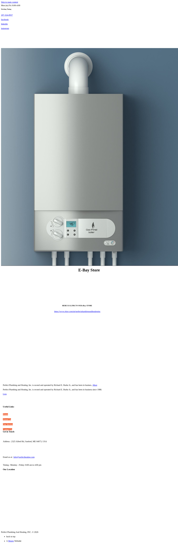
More (95, 385)
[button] (7, 15)
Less (5, 394)
